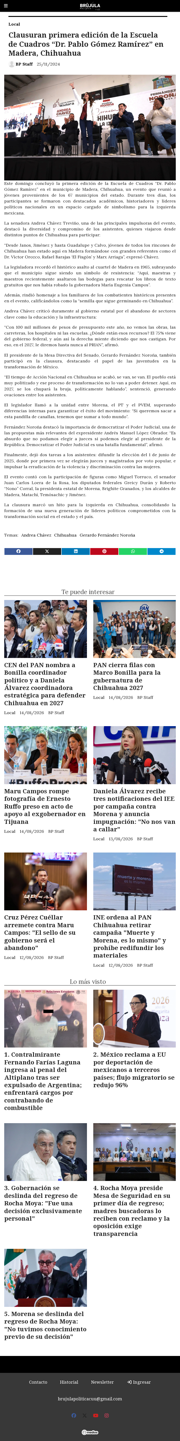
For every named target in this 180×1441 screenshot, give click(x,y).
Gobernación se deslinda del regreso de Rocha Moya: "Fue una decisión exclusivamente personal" (43, 1203)
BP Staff (24, 64)
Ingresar (141, 1382)
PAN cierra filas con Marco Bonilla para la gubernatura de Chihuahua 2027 (127, 676)
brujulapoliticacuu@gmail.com (90, 1399)
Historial (69, 1382)
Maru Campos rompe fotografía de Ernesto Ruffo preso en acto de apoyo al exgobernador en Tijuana (45, 806)
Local (14, 24)
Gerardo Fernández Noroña (107, 535)
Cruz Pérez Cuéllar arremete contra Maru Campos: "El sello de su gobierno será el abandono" (40, 932)
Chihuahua (65, 535)
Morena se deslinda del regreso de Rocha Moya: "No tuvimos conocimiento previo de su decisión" (45, 1325)
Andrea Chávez (36, 535)
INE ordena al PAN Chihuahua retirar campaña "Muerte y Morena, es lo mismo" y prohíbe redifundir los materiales (129, 936)
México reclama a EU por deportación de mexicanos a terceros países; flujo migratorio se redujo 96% (134, 1069)
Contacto (38, 1382)
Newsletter (102, 1382)
